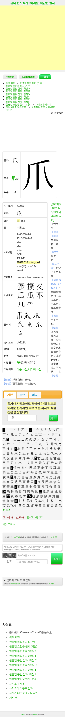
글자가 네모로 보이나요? (43, 107)
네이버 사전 (34, 369)
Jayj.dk (35, 714)
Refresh (10, 76)
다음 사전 (22, 369)
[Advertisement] (32, 37)
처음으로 (8, 524)
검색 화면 (10, 83)
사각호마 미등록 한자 (16, 107)
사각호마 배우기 (43, 104)
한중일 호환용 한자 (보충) (18, 104)
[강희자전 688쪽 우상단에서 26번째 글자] (56, 212)
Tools (45, 76)
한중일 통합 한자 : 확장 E (18, 99)
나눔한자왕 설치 (35, 517)
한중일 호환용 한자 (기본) (18, 85)
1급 (18, 362)
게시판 (9, 109)
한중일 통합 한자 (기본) (31, 83)
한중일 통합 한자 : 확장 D (18, 96)
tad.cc (23, 714)
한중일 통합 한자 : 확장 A (18, 88)
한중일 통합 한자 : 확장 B (18, 91)
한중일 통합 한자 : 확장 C (18, 93)
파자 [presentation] (35, 395)
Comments (28, 76)
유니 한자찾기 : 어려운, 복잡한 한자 (32, 3)
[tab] (10, 395)
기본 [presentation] (10, 395)
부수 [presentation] (22, 395)
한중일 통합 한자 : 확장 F (18, 101)
